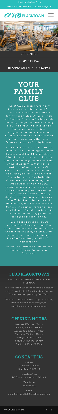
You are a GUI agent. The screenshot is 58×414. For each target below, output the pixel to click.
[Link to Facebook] (46, 410)
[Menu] (49, 15)
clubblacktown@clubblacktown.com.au (29, 394)
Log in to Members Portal (29, 2)
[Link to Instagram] (51, 410)
